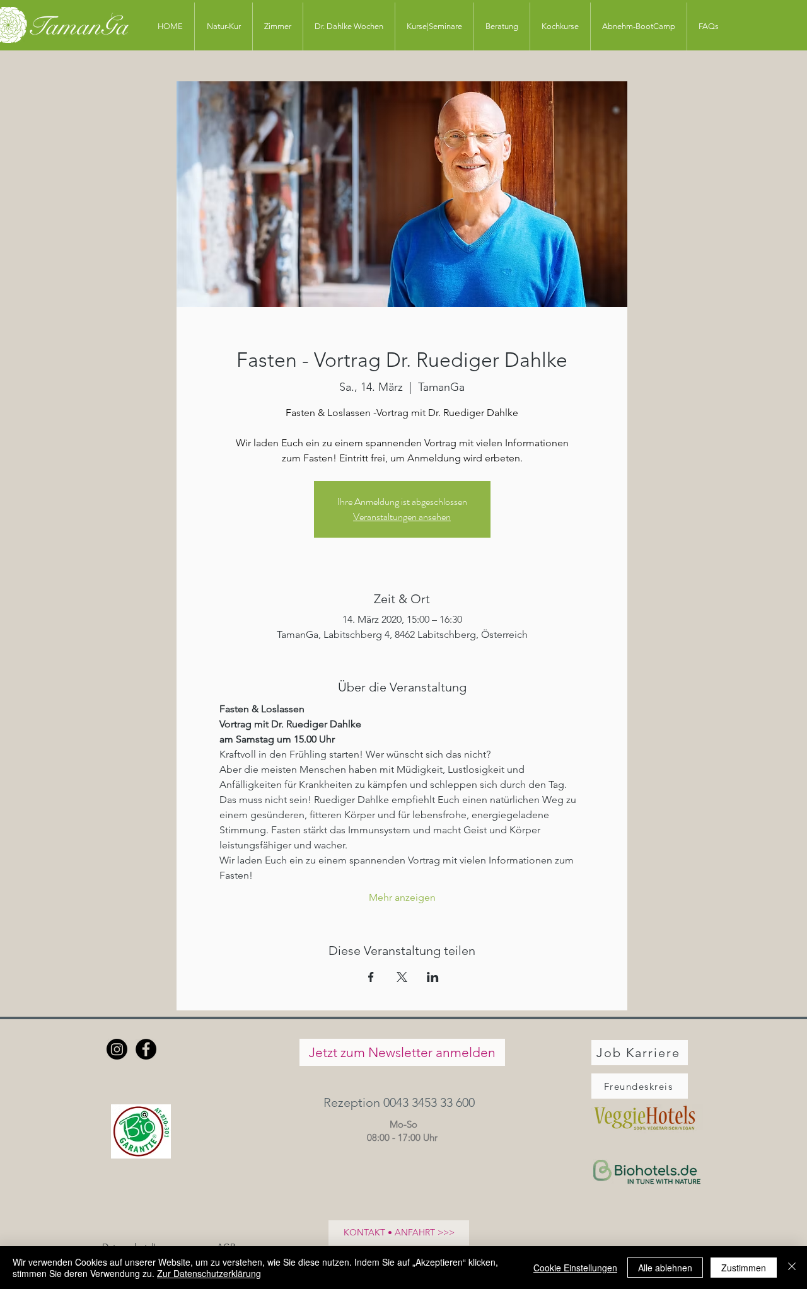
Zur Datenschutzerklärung (209, 1273)
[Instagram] (117, 1049)
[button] (402, 1102)
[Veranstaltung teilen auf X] (402, 977)
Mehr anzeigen (402, 897)
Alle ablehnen (665, 1267)
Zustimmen (743, 1267)
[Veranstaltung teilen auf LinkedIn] (433, 977)
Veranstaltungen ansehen (402, 516)
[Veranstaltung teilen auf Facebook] (371, 977)
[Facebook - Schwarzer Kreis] (146, 1049)
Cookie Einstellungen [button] (575, 1267)
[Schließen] (791, 1267)
